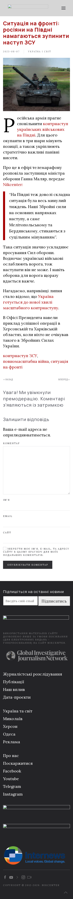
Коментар (11, 443)
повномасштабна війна (26, 361)
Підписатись (54, 601)
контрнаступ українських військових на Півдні (42, 129)
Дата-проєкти (17, 697)
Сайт (7, 532)
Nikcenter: (13, 184)
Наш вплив (14, 689)
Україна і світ (39, 51)
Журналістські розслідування (32, 674)
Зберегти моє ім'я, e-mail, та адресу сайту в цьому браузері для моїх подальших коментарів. (36, 551)
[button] (63, 8)
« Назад (8, 379)
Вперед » (64, 379)
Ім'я (6, 499)
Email (7, 516)
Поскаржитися (18, 763)
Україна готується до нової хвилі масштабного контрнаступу (30, 302)
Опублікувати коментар (27, 564)
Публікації (13, 681)
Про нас (11, 755)
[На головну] (28, 8)
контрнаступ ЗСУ (20, 355)
